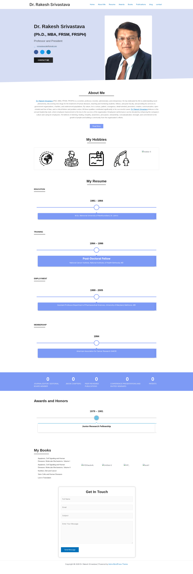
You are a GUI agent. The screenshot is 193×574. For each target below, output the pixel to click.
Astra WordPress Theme (118, 564)
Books (130, 4)
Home (92, 4)
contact (159, 4)
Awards (122, 4)
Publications (141, 4)
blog (151, 4)
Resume (112, 4)
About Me (102, 4)
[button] (75, 465)
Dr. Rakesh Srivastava (49, 4)
